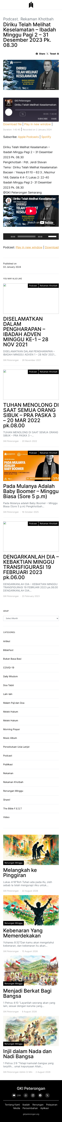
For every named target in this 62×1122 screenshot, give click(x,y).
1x (23, 114)
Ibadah (26, 1104)
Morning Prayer (11, 729)
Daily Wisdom (10, 676)
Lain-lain (7, 694)
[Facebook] (40, 1095)
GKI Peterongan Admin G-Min (17, 1072)
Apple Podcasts (28, 137)
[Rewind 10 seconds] (17, 114)
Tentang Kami (12, 1104)
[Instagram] (33, 1095)
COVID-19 (8, 667)
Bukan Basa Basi (12, 658)
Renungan (38, 1104)
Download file (12, 124)
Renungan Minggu (13, 790)
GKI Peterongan (11, 360)
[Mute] (45, 236)
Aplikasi (44, 1108)
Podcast (10, 19)
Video (6, 817)
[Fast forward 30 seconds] (29, 114)
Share (54, 118)
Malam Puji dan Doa (13, 702)
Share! (6, 799)
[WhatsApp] (25, 1095)
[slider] (52, 236)
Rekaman (8, 773)
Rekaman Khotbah (37, 19)
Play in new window (37, 124)
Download (52, 247)
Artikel (6, 641)
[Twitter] (47, 1095)
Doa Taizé (8, 685)
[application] (31, 236)
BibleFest (8, 650)
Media (16, 1108)
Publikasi (8, 764)
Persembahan (30, 1108)
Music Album (10, 738)
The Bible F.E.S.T (12, 808)
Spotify (46, 137)
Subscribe (42, 118)
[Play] (7, 236)
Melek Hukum (10, 711)
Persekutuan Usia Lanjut (16, 746)
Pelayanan (51, 1104)
